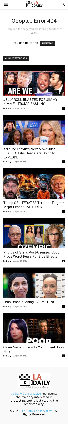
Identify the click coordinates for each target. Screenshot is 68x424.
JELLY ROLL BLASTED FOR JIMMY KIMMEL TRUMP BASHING (30, 102)
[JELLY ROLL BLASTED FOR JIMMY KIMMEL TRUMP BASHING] (34, 80)
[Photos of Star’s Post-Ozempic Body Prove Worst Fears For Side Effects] (34, 233)
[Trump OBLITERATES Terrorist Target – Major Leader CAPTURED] (34, 183)
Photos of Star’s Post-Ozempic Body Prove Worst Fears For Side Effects (31, 254)
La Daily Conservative (26, 394)
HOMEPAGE (47, 43)
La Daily (7, 108)
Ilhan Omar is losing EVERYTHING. (29, 302)
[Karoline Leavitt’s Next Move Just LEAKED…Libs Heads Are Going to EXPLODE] (34, 130)
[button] (5, 4)
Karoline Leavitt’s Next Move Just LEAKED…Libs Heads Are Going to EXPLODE (29, 153)
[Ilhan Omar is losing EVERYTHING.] (34, 283)
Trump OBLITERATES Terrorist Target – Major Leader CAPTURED (34, 205)
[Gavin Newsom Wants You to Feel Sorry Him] (34, 328)
